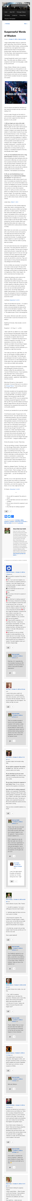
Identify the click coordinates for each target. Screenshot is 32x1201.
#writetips (17, 520)
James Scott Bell (10, 1105)
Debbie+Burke (9, 985)
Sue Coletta (8, 757)
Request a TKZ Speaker (10, 18)
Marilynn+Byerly (10, 1053)
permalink (20, 523)
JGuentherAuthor (10, 572)
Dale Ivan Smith (22, 39)
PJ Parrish (23, 521)
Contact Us (14, 15)
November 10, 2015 (15, 489)
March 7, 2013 (14, 202)
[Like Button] (6, 511)
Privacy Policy (23, 15)
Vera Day (8, 689)
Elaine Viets (9, 1183)
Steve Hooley (9, 899)
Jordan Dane (18, 521)
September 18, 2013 (14, 300)
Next (26, 23)
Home (6, 12)
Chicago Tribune (10, 386)
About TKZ (12, 12)
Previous (7, 23)
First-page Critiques (21, 12)
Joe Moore (11, 521)
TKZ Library (7, 15)
